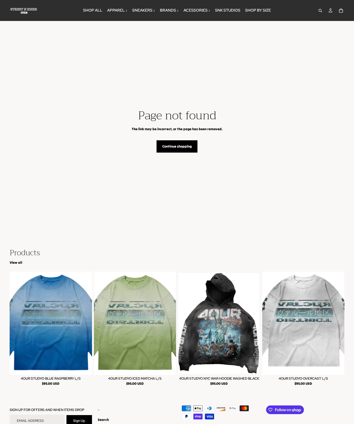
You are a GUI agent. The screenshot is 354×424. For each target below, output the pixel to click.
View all (16, 262)
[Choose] (84, 367)
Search (103, 419)
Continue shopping (177, 146)
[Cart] (341, 10)
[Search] (320, 10)
